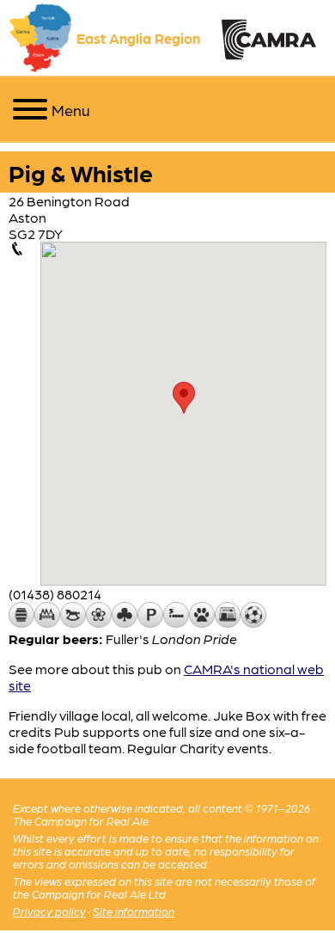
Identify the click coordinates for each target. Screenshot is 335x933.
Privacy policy (49, 911)
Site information (133, 911)
